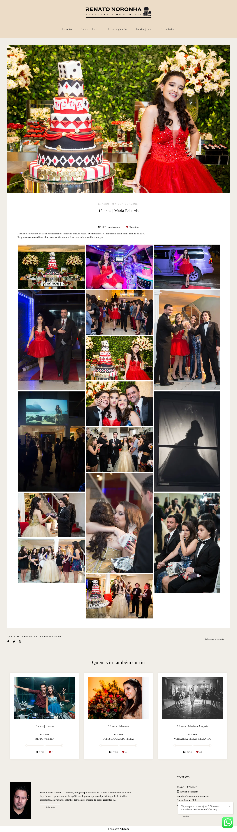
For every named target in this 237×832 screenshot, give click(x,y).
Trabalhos (89, 29)
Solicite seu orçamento (214, 639)
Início (67, 29)
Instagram (144, 29)
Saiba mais (50, 807)
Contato (168, 29)
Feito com (118, 829)
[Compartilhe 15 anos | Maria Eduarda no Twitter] (14, 641)
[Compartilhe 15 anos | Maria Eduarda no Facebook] (8, 641)
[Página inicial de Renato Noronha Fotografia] (118, 12)
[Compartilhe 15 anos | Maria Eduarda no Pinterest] (20, 641)
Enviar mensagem (189, 791)
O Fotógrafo (117, 29)
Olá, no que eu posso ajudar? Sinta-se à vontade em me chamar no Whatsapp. (200, 808)
